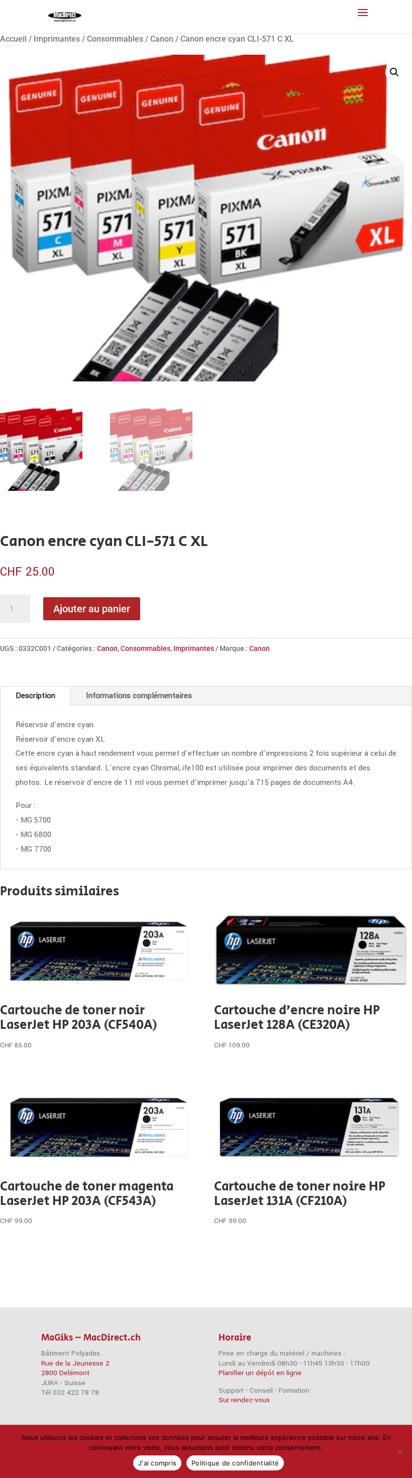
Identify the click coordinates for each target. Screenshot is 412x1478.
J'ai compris (157, 1463)
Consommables (115, 39)
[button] (394, 72)
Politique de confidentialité (235, 1463)
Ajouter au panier (91, 609)
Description (35, 695)
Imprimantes (57, 39)
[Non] (399, 1451)
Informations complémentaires (139, 695)
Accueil (13, 39)
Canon (161, 39)
